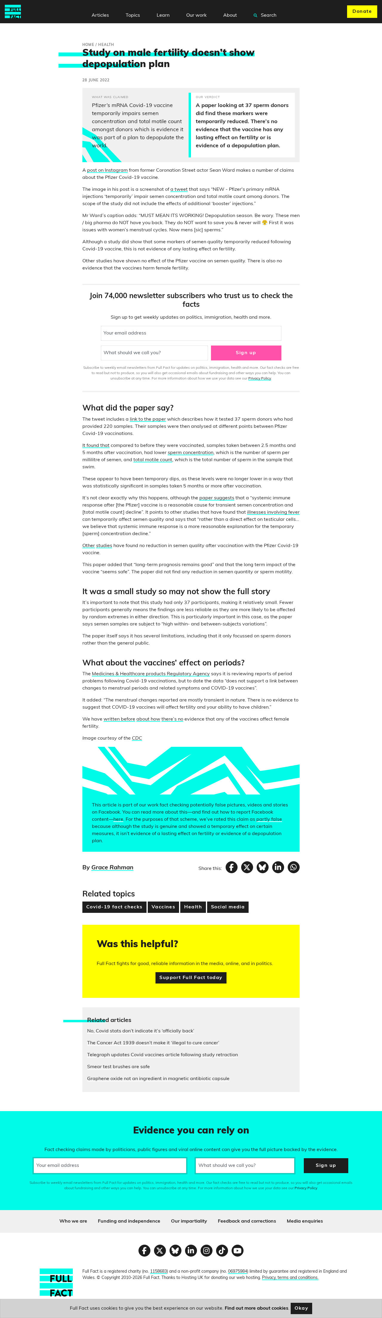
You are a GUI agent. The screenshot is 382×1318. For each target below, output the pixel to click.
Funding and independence (129, 1221)
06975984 (237, 1271)
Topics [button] (133, 15)
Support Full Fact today (190, 977)
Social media (228, 907)
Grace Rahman (112, 868)
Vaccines (163, 907)
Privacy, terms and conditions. (290, 1278)
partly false (269, 819)
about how (148, 719)
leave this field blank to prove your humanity (25, 1118)
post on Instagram (107, 170)
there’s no (172, 719)
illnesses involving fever (273, 512)
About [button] (230, 15)
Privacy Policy (259, 378)
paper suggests (216, 498)
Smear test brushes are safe (118, 1067)
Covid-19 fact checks (114, 907)
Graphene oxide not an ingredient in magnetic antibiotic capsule (158, 1079)
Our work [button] (196, 15)
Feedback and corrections (247, 1221)
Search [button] (268, 15)
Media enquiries (305, 1221)
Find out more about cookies (256, 1308)
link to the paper (148, 419)
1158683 (158, 1271)
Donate (362, 11)
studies (104, 545)
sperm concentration (190, 452)
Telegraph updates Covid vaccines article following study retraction (162, 1055)
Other (88, 545)
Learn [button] (163, 15)
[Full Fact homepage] (13, 11)
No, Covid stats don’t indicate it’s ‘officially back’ (140, 1031)
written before (119, 719)
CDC (137, 738)
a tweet (179, 189)
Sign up (246, 353)
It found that (96, 445)
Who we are (73, 1221)
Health (193, 907)
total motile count (152, 460)
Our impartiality (189, 1221)
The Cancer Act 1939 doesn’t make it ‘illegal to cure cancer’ (153, 1043)
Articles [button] (100, 15)
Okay (302, 1308)
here (118, 819)
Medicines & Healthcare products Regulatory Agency (151, 674)
